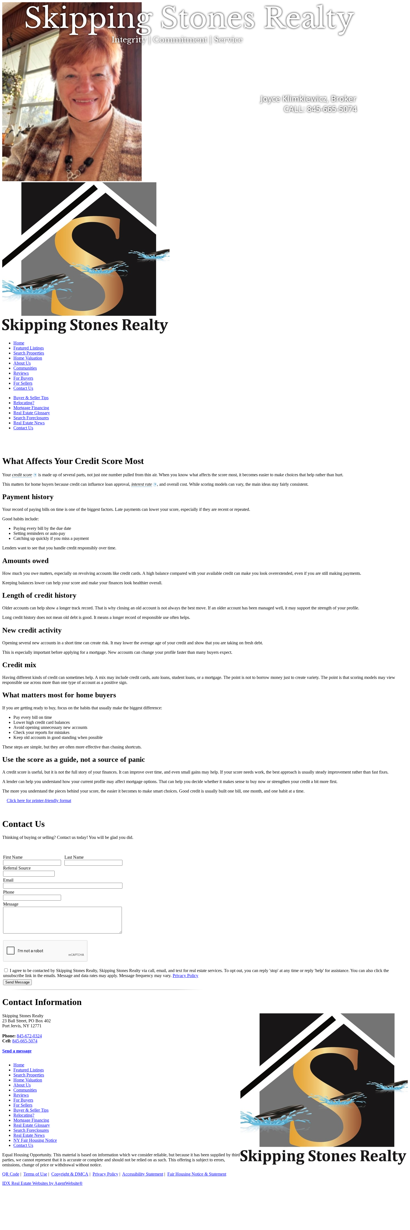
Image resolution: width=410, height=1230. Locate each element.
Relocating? (23, 402)
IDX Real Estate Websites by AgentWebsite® (42, 1183)
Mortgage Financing (31, 407)
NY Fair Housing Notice (35, 1140)
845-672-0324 (29, 1035)
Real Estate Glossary (31, 412)
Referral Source (17, 868)
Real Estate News (29, 422)
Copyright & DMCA (69, 1174)
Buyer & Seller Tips (31, 397)
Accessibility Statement (142, 1174)
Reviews (21, 373)
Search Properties (28, 353)
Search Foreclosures (31, 417)
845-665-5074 (24, 1040)
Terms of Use (35, 1174)
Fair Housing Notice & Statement (196, 1174)
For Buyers (23, 378)
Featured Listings (28, 348)
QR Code (10, 1174)
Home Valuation (27, 358)
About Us (22, 363)
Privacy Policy (185, 975)
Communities (25, 368)
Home (18, 343)
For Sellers (22, 383)
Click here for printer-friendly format (39, 800)
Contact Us (23, 388)
